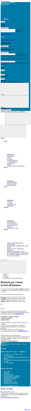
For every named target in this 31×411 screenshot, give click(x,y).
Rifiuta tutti (13, 316)
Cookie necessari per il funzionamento (10, 335)
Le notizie (6, 277)
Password (18, 31)
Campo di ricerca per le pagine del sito (10, 258)
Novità (5, 275)
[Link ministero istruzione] (8, 2)
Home (5, 274)
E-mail (17, 54)
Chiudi (2, 70)
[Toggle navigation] (13, 131)
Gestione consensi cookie (10, 381)
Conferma (8, 110)
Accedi (2, 21)
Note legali (6, 373)
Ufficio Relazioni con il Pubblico (12, 376)
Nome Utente (19, 29)
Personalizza (4, 316)
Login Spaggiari (12, 60)
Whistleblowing (8, 380)
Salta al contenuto (5, 1)
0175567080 (9, 355)
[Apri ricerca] (17, 118)
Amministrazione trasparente (11, 383)
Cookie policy (7, 371)
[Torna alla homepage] (15, 111)
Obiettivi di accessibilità (10, 378)
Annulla (3, 110)
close (2, 138)
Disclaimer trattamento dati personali (10, 397)
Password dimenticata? (6, 34)
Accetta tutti (6, 318)
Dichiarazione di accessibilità (11, 377)
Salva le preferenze (13, 341)
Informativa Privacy (9, 374)
